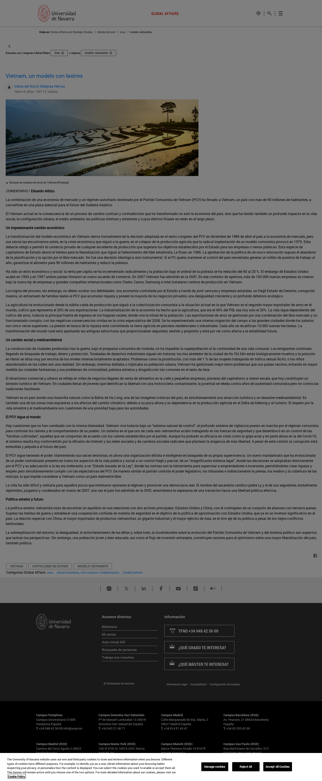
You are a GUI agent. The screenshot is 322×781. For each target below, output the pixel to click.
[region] (161, 767)
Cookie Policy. (16, 776)
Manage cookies (214, 767)
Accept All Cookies (278, 767)
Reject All (246, 767)
